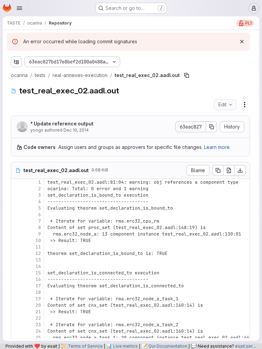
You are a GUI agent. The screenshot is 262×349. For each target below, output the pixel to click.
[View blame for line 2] (17, 188)
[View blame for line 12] (17, 253)
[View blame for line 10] (17, 240)
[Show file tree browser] (16, 61)
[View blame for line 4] (17, 201)
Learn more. (217, 147)
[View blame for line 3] (17, 195)
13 (38, 260)
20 (38, 305)
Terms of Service (85, 346)
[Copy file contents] (217, 170)
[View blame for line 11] (17, 247)
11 (38, 247)
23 (38, 325)
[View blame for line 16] (17, 279)
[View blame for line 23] (17, 324)
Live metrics (125, 346)
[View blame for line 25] (17, 337)
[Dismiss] (242, 41)
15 (38, 273)
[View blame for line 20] (17, 305)
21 (38, 312)
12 (38, 253)
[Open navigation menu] (19, 8)
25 (38, 337)
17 (38, 286)
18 (38, 292)
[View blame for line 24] (17, 331)
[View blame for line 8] (17, 227)
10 (38, 240)
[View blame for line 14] (17, 266)
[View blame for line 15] (17, 273)
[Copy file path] (186, 75)
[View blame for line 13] (17, 260)
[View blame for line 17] (17, 286)
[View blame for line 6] (17, 214)
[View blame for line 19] (17, 298)
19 (38, 299)
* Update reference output (61, 123)
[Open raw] (228, 170)
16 (38, 279)
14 (38, 266)
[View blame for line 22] (17, 318)
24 (38, 331)
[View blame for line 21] (17, 311)
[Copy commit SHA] (211, 126)
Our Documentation (167, 346)
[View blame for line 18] (17, 292)
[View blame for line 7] (17, 221)
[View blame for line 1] (17, 182)
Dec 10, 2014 (76, 130)
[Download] (240, 170)
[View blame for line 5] (17, 208)
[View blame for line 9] (17, 234)
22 (38, 318)
